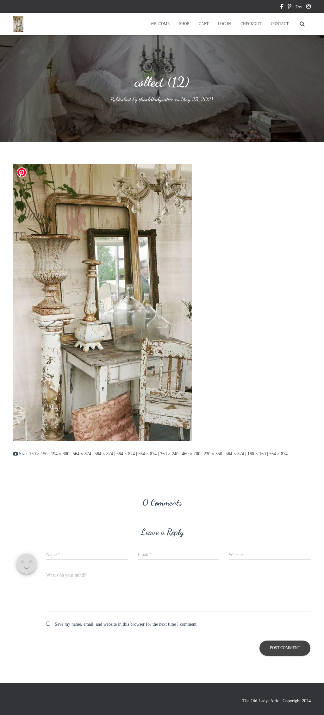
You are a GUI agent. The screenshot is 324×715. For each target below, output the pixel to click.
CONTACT (280, 24)
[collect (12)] (102, 302)
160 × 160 (256, 453)
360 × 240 (169, 453)
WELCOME (160, 24)
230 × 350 (213, 453)
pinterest (289, 7)
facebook (282, 7)
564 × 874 (82, 453)
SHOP (184, 24)
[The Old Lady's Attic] (18, 24)
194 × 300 (60, 453)
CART (204, 24)
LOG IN (224, 24)
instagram (308, 7)
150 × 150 (38, 453)
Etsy (299, 7)
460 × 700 (191, 453)
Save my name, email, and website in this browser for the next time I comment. (126, 624)
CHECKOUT (250, 24)
